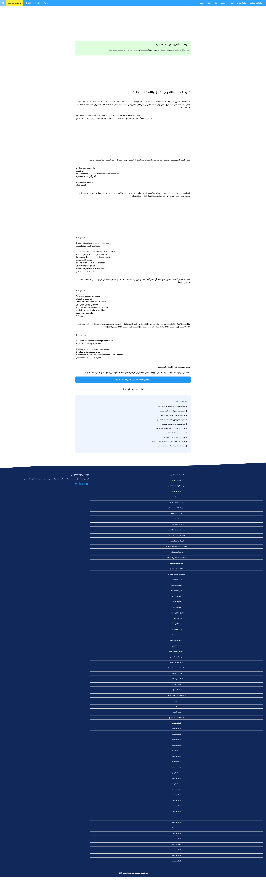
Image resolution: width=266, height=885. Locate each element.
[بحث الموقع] (3, 3)
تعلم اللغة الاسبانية (176, 590)
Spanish (37, 3)
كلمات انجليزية (176, 491)
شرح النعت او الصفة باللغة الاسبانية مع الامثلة (171, 446)
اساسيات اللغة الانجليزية (176, 475)
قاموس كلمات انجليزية (176, 563)
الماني (209, 3)
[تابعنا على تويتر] (76, 484)
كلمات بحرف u (176, 833)
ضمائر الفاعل (176, 684)
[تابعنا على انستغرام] (83, 484)
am (176, 706)
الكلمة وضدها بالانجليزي (176, 524)
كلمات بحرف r (176, 817)
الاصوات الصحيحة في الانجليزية (176, 557)
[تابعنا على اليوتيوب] (80, 484)
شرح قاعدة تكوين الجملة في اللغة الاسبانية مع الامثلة (168, 441)
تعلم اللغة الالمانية (176, 585)
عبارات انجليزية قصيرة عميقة (176, 668)
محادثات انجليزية (176, 497)
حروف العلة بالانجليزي (176, 552)
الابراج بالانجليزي (176, 712)
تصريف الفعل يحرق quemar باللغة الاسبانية (171, 406)
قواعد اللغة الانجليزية (176, 502)
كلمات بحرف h (176, 761)
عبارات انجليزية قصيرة (176, 673)
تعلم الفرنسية (176, 624)
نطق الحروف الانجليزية (176, 640)
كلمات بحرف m (176, 789)
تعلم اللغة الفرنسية (176, 579)
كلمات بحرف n (176, 795)
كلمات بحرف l (176, 784)
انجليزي (231, 3)
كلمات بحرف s (176, 822)
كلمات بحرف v (176, 839)
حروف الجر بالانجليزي (176, 657)
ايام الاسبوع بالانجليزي (176, 662)
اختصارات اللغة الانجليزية (176, 541)
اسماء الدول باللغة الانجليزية (176, 574)
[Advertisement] (133, 22)
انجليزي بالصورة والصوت (176, 613)
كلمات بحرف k (176, 778)
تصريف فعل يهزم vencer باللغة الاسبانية (172, 415)
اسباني (202, 3)
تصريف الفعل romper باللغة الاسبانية (173, 424)
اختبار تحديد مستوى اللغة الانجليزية (176, 546)
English (28, 3)
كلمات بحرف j (176, 773)
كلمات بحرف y (176, 855)
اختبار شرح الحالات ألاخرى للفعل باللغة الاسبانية (133, 379)
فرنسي (222, 3)
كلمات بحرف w (176, 844)
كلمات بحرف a (176, 723)
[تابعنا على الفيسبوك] (87, 484)
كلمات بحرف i (176, 767)
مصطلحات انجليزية (176, 513)
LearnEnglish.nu (14, 3)
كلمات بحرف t (176, 828)
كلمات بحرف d (176, 739)
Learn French (176, 635)
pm (176, 701)
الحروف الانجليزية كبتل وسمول (176, 695)
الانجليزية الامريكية (176, 618)
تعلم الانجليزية (241, 3)
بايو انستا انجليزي (177, 646)
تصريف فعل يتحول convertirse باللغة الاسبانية (170, 420)
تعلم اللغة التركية (176, 596)
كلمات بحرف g (176, 756)
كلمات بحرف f (176, 750)
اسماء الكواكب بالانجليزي (176, 717)
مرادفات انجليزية (176, 519)
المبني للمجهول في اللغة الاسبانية (174, 437)
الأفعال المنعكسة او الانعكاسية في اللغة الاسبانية (170, 428)
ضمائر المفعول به (176, 690)
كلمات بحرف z (176, 861)
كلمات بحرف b (176, 728)
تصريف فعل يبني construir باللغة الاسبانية (172, 411)
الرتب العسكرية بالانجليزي (176, 679)
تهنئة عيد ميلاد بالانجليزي (176, 651)
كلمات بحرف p (176, 806)
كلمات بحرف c (176, 734)
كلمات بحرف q (176, 811)
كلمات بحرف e (176, 745)
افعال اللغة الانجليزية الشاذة (176, 535)
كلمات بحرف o (176, 800)
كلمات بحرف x (176, 850)
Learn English (176, 601)
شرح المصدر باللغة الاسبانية (176, 433)
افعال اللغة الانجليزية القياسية (176, 530)
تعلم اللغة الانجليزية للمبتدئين (176, 508)
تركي (215, 3)
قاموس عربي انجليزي (176, 568)
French (46, 3)
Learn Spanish (176, 607)
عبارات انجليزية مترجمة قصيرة (176, 486)
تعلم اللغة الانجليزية (256, 3)
